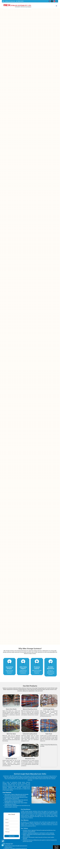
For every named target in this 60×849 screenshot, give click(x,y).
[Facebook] (49, 1)
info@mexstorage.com (9, 1)
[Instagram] (54, 1)
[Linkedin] (57, 1)
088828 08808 (20, 1)
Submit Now (12, 836)
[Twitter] (52, 1)
